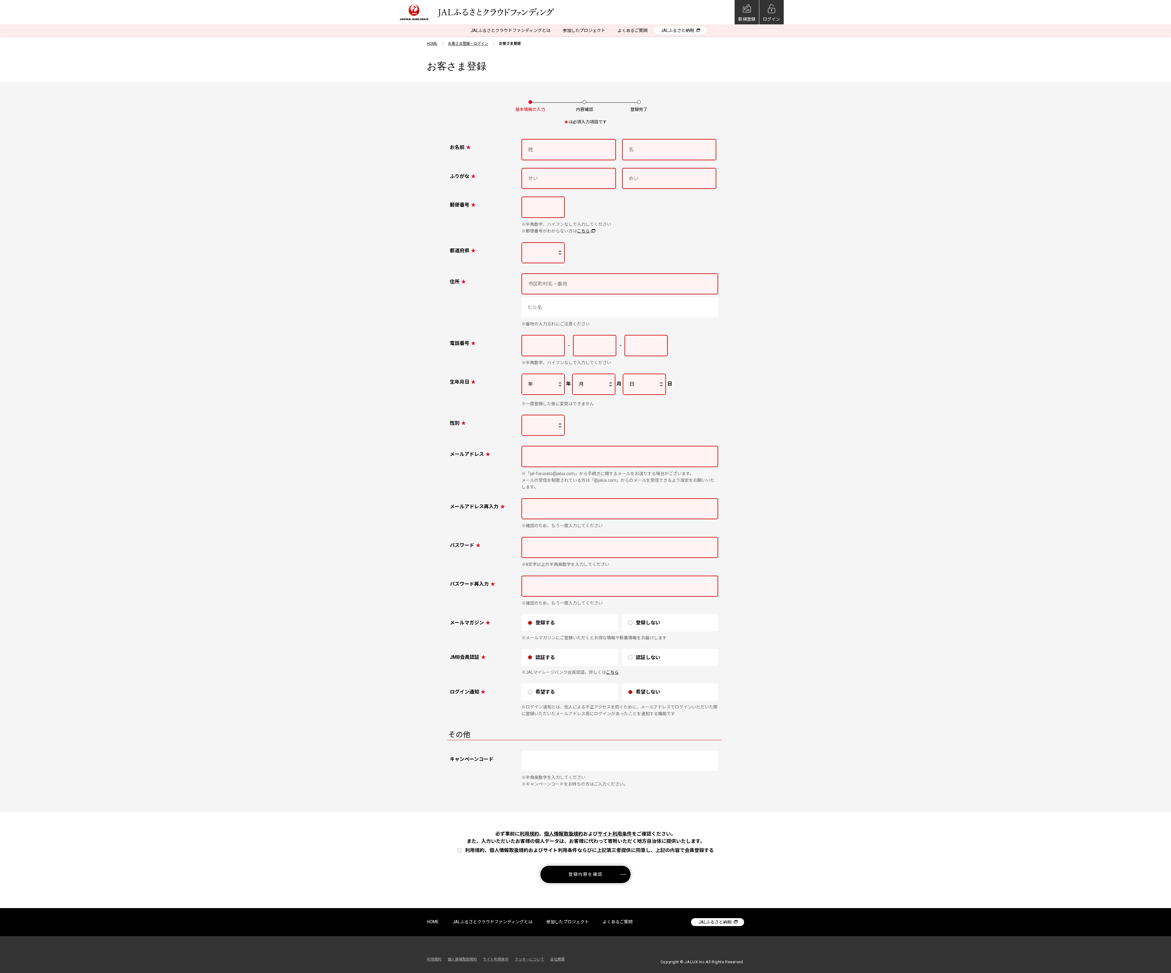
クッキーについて (529, 959)
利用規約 (529, 834)
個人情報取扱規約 (563, 834)
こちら (583, 231)
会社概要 (557, 959)
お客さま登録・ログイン (468, 43)
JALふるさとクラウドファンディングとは (510, 30)
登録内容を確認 (585, 874)
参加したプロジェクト (584, 30)
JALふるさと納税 (677, 30)
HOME (432, 43)
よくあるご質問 (632, 30)
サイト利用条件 (615, 834)
